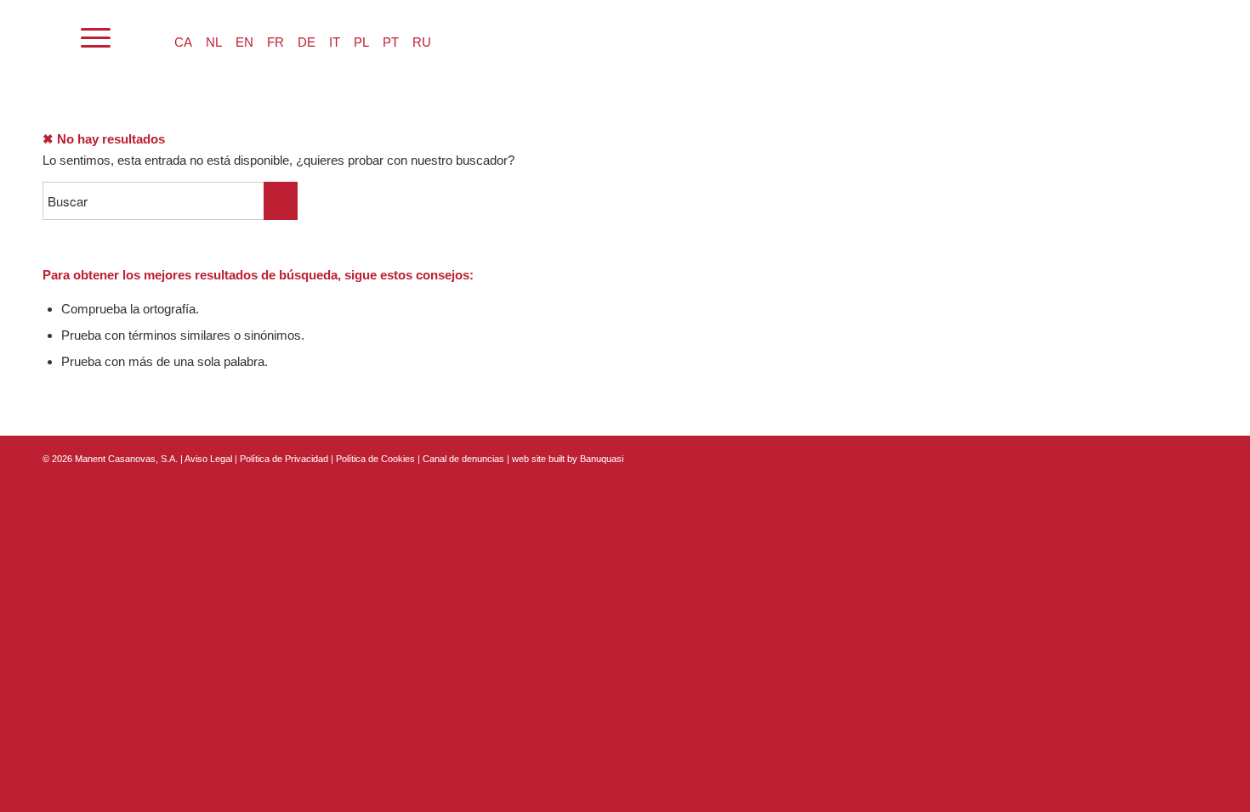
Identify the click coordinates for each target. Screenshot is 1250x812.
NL (214, 42)
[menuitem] (50, 38)
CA (183, 42)
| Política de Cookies (374, 459)
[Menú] (96, 38)
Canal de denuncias (463, 459)
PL (361, 42)
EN (244, 42)
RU (421, 42)
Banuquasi (601, 459)
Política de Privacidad (285, 459)
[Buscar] (50, 38)
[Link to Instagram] (1169, 457)
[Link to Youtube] (1194, 457)
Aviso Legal (208, 459)
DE (306, 42)
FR (275, 42)
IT (334, 42)
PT (391, 42)
